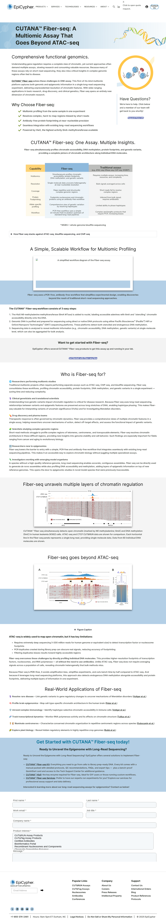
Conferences (78, 899)
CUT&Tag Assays (80, 889)
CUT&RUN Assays (81, 885)
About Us (106, 885)
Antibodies (77, 895)
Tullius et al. (124, 716)
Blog (133, 892)
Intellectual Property (112, 895)
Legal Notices (77, 916)
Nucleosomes (79, 892)
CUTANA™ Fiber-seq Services (40, 778)
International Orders (141, 889)
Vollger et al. (139, 696)
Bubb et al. (110, 730)
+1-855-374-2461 (20, 916)
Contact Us (137, 885)
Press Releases (109, 892)
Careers (105, 889)
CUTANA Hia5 (33, 774)
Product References (141, 895)
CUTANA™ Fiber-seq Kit (38, 764)
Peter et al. (111, 703)
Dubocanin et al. (145, 723)
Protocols (136, 899)
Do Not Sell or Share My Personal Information (110, 916)
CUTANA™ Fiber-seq (22, 81)
